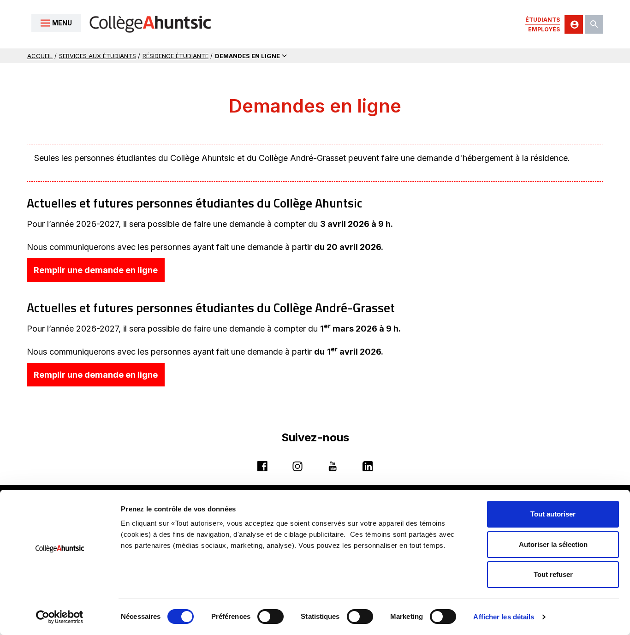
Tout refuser (553, 574)
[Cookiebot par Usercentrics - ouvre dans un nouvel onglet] (59, 617)
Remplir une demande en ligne (99, 273)
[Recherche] (594, 24)
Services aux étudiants (97, 55)
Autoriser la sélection (553, 544)
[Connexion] (574, 24)
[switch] (270, 616)
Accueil (40, 55)
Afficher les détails (503, 617)
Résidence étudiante (175, 55)
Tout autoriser (553, 514)
